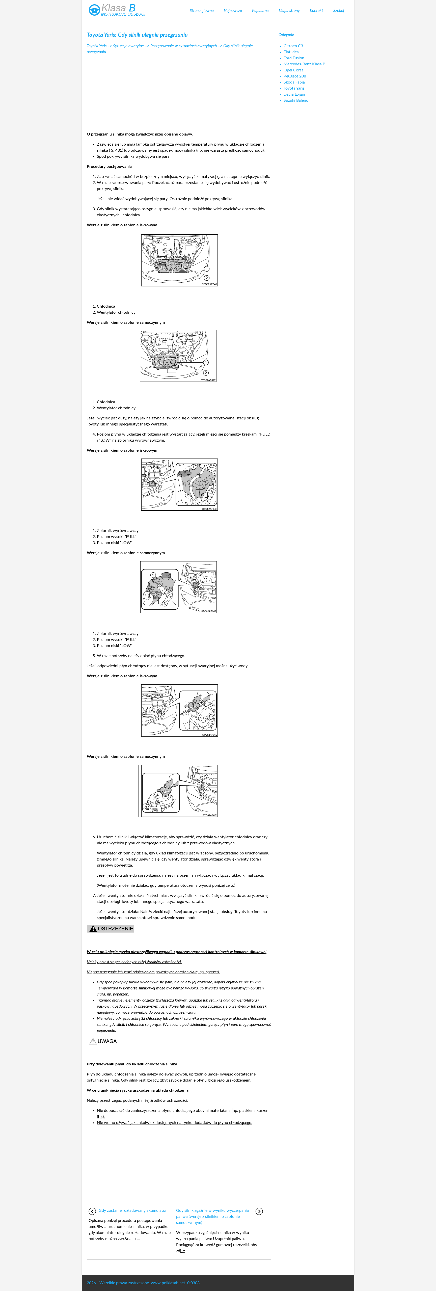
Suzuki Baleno (296, 100)
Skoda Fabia (294, 82)
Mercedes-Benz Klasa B (304, 64)
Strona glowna (202, 11)
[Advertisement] (179, 92)
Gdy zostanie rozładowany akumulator (133, 1210)
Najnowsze (233, 11)
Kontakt (316, 11)
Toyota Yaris (96, 46)
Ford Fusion (294, 58)
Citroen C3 (293, 46)
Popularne (260, 11)
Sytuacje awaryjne (128, 46)
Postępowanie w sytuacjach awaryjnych (183, 46)
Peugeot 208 (295, 76)
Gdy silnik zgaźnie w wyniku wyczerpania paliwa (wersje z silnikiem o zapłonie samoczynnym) (212, 1216)
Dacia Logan (294, 94)
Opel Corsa (294, 70)
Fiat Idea (291, 52)
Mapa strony (289, 11)
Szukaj (338, 11)
